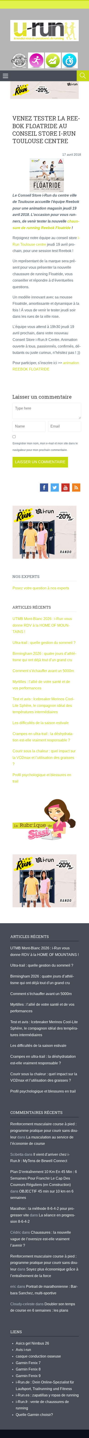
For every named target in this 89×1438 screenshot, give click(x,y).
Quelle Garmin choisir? (34, 1415)
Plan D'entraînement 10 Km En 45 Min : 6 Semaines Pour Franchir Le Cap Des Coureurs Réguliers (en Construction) (43, 1178)
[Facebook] (44, 487)
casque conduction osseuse (38, 1356)
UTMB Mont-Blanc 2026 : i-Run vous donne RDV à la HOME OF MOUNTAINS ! (42, 625)
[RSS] (76, 487)
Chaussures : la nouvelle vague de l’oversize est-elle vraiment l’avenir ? (40, 1238)
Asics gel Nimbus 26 (32, 1343)
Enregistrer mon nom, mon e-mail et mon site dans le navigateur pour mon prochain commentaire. (45, 447)
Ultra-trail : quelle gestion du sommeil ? (44, 643)
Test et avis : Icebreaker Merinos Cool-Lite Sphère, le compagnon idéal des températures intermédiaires (43, 705)
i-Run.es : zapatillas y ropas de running (47, 1395)
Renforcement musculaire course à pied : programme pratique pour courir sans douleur (44, 1130)
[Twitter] (55, 487)
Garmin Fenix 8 (28, 1369)
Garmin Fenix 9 (28, 1376)
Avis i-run (23, 1350)
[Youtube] (65, 487)
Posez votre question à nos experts (41, 588)
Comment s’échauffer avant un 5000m (44, 671)
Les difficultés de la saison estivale (41, 723)
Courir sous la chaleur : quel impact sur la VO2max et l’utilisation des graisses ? (44, 757)
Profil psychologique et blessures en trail (43, 1091)
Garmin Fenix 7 (28, 1363)
